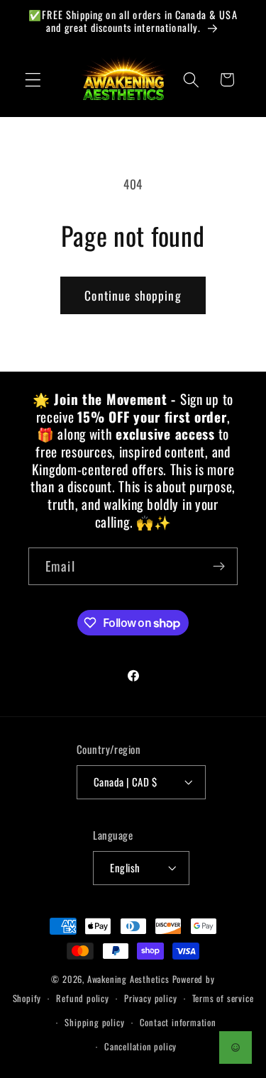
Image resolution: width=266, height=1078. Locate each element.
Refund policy (82, 998)
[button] (33, 80)
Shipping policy (94, 1022)
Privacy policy (150, 998)
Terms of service (223, 998)
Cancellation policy (140, 1046)
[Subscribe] (219, 567)
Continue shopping (133, 295)
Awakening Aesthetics (128, 979)
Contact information (178, 1022)
